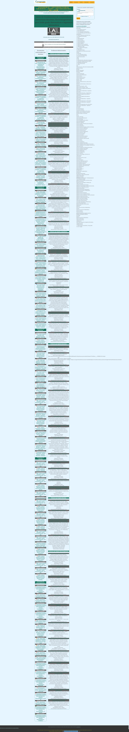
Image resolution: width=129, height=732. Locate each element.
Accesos (92, 2)
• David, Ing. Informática (58, 332)
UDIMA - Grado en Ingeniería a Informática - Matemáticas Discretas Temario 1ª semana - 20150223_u (40, 509)
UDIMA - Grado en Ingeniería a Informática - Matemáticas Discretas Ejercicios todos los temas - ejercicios (41, 487)
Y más (79, 731)
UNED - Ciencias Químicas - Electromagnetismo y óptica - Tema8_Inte (40, 622)
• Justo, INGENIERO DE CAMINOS (59, 437)
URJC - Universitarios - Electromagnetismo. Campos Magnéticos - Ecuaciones (40, 600)
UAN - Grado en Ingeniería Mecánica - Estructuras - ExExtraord (41, 390)
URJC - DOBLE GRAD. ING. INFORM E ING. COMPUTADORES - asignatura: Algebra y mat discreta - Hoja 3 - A (41, 238)
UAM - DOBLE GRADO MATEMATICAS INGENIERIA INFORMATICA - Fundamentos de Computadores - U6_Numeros (40, 194)
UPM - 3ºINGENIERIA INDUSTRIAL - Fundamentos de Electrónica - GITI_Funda (40, 144)
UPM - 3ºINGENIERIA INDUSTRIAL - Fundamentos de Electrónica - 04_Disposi (40, 128)
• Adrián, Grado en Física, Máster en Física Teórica (58, 71)
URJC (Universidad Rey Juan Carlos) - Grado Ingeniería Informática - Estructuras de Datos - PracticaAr (40, 422)
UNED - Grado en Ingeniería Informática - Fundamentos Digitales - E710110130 (41, 140)
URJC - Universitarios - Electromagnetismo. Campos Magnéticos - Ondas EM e (40, 703)
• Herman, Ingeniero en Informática (58, 161)
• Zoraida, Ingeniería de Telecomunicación (58, 261)
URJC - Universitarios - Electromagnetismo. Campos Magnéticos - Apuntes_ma (40, 653)
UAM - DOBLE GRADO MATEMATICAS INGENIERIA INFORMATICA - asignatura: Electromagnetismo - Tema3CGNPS (41, 648)
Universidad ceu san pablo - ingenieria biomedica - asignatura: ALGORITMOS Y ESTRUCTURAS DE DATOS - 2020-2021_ (41, 348)
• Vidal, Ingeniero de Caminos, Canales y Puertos (58, 468)
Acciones (76, 2)
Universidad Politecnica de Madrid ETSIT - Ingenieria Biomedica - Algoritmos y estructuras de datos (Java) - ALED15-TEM (40, 447)
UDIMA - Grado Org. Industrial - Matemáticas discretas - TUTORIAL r (40, 527)
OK (63, 731)
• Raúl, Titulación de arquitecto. (58, 352)
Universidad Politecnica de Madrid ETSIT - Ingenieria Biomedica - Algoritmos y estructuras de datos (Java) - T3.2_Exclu (40, 415)
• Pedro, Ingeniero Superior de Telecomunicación (58, 233)
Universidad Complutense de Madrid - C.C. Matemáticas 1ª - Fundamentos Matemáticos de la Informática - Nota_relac (40, 117)
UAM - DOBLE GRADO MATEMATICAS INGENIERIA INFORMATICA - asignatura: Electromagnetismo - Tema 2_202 (41, 641)
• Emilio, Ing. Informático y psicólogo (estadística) (59, 279)
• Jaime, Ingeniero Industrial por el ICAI (59, 390)
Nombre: (78, 9)
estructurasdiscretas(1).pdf (41, 498)
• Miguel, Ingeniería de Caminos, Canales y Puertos (58, 453)
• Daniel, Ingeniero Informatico (58, 212)
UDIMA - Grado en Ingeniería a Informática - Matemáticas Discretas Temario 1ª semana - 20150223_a (40, 558)
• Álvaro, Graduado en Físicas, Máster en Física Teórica (59, 101)
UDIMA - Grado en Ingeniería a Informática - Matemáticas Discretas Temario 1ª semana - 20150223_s (40, 522)
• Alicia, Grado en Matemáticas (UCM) (59, 365)
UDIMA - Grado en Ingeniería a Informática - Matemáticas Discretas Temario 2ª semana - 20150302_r (40, 577)
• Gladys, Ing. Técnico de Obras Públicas (58, 381)
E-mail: (78, 11)
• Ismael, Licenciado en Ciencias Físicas (59, 510)
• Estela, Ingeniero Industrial (59, 113)
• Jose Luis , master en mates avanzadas (58, 500)
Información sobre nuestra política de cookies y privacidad (71, 731)
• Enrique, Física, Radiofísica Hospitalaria (58, 614)
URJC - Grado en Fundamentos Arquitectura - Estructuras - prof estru (40, 428)
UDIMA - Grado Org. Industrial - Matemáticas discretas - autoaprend (40, 469)
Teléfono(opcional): (81, 10)
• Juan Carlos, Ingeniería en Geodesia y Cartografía (58, 154)
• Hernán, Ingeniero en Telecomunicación (58, 322)
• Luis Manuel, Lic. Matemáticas (58, 535)
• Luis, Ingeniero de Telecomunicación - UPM (59, 271)
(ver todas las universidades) (81, 26)
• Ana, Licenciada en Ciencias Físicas (58, 586)
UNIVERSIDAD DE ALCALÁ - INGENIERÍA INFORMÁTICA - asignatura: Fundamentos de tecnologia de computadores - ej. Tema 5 (40, 214)
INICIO (71, 2)
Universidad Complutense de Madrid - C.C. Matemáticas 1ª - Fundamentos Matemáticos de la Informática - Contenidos (40, 170)
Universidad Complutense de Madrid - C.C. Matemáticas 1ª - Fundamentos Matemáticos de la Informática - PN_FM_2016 (40, 98)
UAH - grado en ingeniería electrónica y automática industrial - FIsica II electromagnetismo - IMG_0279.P (41, 633)
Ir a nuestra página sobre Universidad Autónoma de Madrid (53, 12)
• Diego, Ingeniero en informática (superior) (58, 221)
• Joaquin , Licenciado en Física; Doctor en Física (58, 622)
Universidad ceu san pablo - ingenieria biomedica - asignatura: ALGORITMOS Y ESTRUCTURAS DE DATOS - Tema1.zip (41, 440)
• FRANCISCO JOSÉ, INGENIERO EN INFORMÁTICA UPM (59, 287)
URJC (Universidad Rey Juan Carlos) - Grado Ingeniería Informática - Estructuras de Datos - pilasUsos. (40, 355)
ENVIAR (78, 18)
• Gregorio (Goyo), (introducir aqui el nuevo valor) (59, 479)
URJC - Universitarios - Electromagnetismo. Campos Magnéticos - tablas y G (40, 596)
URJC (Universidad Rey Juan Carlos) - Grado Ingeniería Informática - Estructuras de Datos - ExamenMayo (40, 408)
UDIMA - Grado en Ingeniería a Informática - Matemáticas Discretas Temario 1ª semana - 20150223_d (40, 551)
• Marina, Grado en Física (58, 595)
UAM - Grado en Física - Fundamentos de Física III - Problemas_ (41, 149)
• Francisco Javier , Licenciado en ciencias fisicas (58, 650)
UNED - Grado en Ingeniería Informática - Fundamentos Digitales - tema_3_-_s (41, 72)
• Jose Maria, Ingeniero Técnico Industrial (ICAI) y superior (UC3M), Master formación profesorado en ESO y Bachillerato (58, 487)
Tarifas (81, 2)
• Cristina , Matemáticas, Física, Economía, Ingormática (59, 638)
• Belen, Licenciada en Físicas (58, 630)
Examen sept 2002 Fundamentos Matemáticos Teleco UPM (41, 123)
